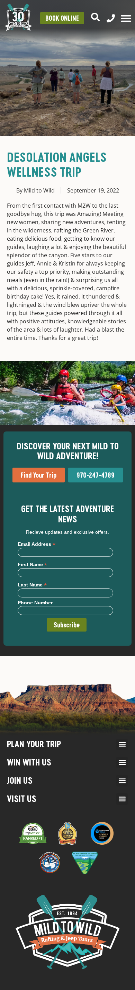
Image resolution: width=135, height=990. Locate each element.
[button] (122, 744)
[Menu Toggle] (126, 18)
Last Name (32, 584)
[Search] (95, 17)
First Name (32, 564)
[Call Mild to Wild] (111, 18)
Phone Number (35, 602)
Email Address (36, 544)
